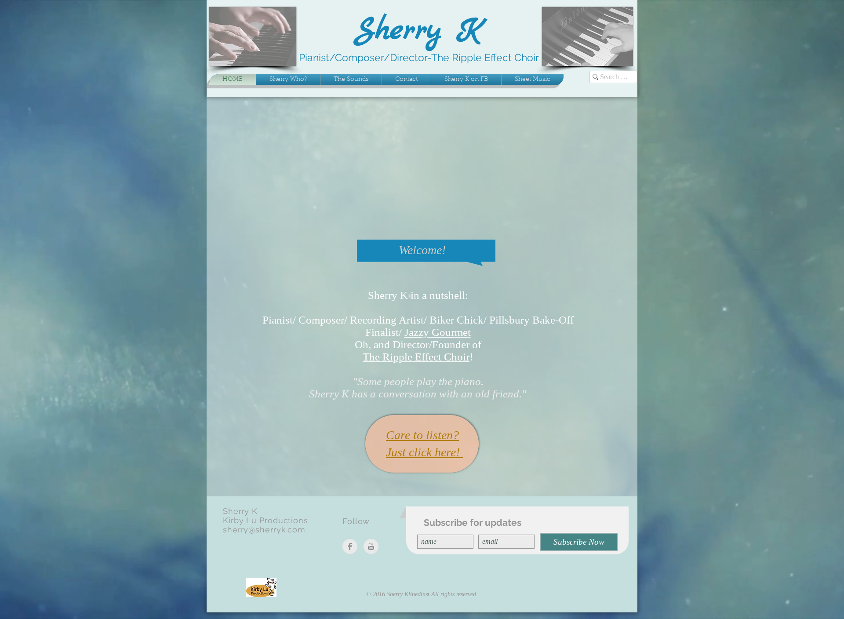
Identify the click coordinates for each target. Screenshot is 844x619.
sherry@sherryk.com (264, 529)
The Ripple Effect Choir (416, 357)
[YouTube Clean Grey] (371, 546)
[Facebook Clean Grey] (349, 546)
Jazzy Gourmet (437, 332)
